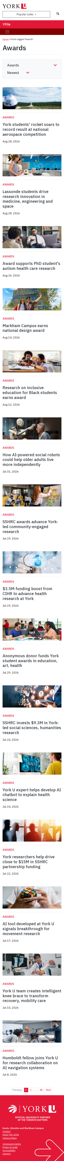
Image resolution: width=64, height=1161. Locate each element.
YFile (6, 24)
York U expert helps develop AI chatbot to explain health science (32, 794)
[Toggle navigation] (7, 31)
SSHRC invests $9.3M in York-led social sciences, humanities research (32, 727)
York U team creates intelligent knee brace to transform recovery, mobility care (32, 995)
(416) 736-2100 (11, 1134)
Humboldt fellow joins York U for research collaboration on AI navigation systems (30, 1062)
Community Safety (12, 1144)
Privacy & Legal (10, 1147)
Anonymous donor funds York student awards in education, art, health (31, 660)
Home (6, 39)
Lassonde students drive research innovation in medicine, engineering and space (28, 199)
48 (41, 1089)
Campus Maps (10, 1138)
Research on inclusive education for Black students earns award (30, 392)
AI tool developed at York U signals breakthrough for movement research (28, 928)
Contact (7, 1131)
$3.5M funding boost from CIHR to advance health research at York (27, 593)
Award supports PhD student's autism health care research (31, 266)
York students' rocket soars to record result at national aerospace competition (31, 129)
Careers (7, 1153)
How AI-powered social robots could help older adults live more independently (31, 459)
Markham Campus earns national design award (25, 328)
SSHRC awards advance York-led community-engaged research (30, 526)
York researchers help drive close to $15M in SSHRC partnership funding (29, 861)
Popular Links (25, 14)
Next (48, 1089)
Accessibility (9, 1150)
